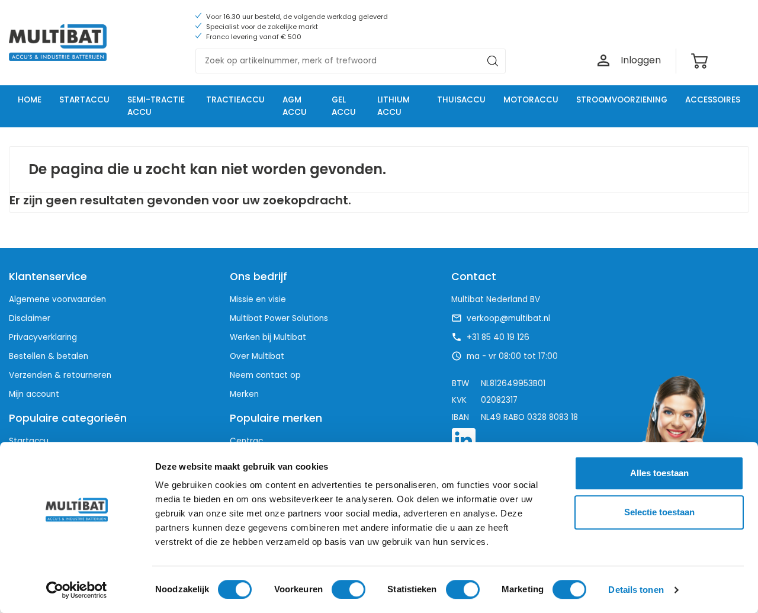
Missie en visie (258, 299)
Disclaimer (29, 318)
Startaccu (29, 441)
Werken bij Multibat (268, 337)
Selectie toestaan (659, 512)
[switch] (348, 589)
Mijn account (34, 394)
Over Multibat (257, 356)
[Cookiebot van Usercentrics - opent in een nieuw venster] (77, 590)
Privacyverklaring (43, 337)
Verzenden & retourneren (60, 375)
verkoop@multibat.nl (508, 318)
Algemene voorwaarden (57, 299)
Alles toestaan (659, 473)
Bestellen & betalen (48, 356)
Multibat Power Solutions (279, 318)
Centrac (246, 441)
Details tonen (635, 590)
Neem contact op (265, 375)
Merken (244, 394)
